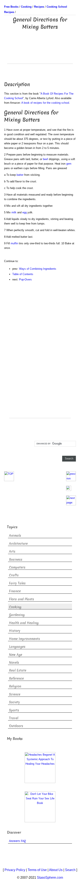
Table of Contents (22, 274)
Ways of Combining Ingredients (37, 268)
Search (70, 870)
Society (14, 702)
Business (15, 559)
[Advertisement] (40, 53)
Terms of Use (37, 870)
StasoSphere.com (50, 877)
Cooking (15, 607)
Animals (15, 535)
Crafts (14, 575)
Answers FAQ (17, 841)
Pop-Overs (25, 279)
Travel (13, 718)
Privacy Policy (15, 870)
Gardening (17, 615)
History (14, 631)
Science (14, 694)
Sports (14, 710)
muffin (14, 243)
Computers (17, 567)
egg (24, 212)
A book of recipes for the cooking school (45, 102)
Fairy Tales (17, 583)
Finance (15, 591)
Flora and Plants (21, 599)
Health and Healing (24, 623)
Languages (17, 646)
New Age (15, 655)
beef (45, 159)
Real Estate (17, 670)
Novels (14, 662)
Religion (15, 686)
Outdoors (16, 726)
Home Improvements (24, 639)
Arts (12, 551)
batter (20, 174)
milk (13, 212)
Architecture (18, 543)
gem (68, 163)
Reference (16, 678)
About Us (56, 870)
